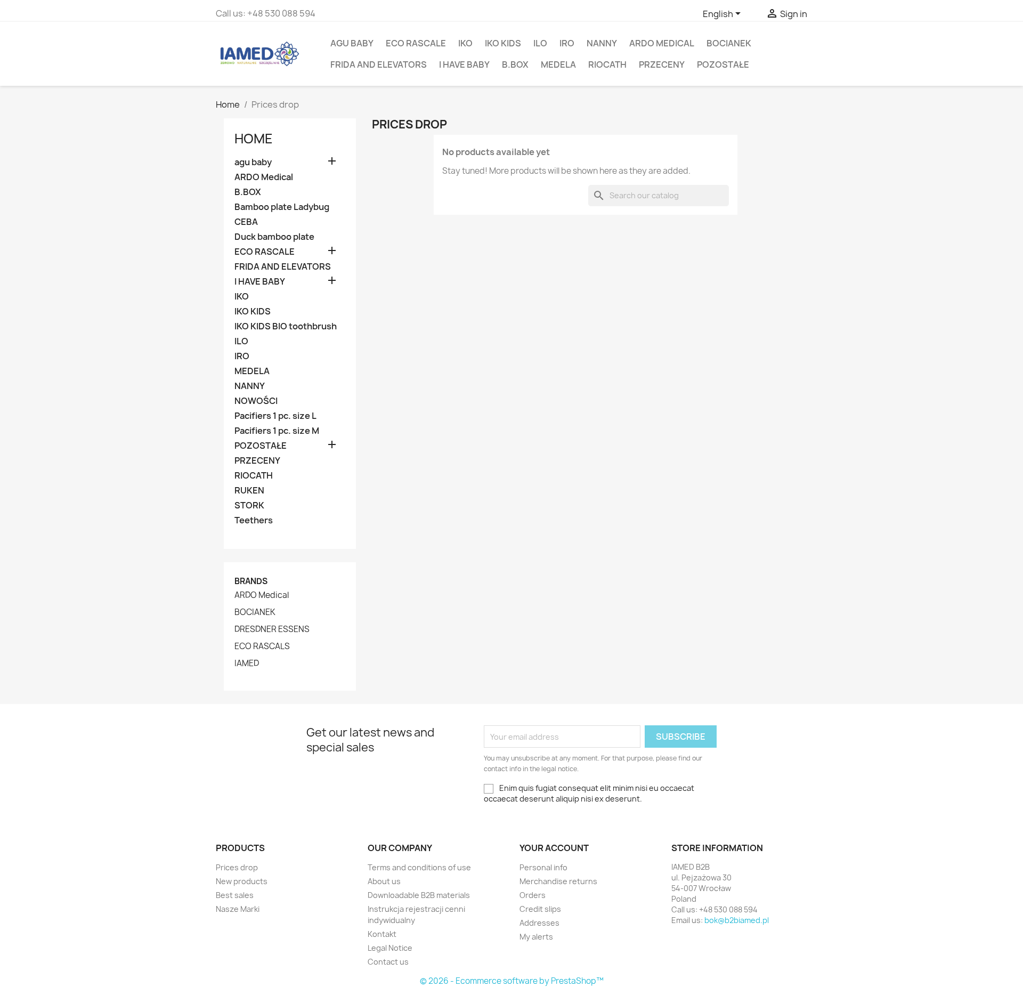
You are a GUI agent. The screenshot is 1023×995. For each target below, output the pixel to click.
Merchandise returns (558, 881)
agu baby (352, 43)
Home (253, 139)
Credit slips (540, 909)
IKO (465, 43)
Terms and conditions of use (419, 867)
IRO (566, 43)
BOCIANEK (729, 43)
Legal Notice (390, 948)
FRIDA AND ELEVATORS (378, 64)
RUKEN (249, 490)
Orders (532, 895)
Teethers (253, 520)
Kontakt (382, 934)
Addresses (539, 923)
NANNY (602, 43)
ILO (540, 43)
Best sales (235, 895)
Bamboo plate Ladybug (281, 207)
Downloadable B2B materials (419, 895)
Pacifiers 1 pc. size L (275, 416)
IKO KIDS (503, 43)
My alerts (536, 937)
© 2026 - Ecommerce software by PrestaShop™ (512, 980)
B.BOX (515, 64)
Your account (554, 848)
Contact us (388, 962)
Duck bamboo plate (274, 236)
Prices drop (237, 867)
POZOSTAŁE (723, 64)
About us (384, 881)
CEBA (246, 222)
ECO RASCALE (416, 43)
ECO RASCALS (262, 646)
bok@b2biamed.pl (736, 920)
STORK (249, 505)
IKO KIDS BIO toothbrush (285, 326)
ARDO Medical (661, 43)
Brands (250, 581)
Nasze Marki (237, 909)
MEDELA (558, 64)
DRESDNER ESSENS (272, 629)
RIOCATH (607, 64)
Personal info (543, 867)
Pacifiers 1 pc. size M (276, 430)
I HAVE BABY (464, 64)
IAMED (246, 663)
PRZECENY (662, 64)
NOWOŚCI (256, 401)
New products (241, 881)
